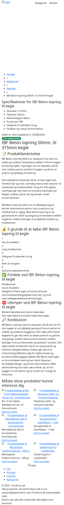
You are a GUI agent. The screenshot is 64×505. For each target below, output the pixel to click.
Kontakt (11, 472)
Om (9, 469)
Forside (11, 74)
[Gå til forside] (6, 1)
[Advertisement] (32, 39)
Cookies (11, 476)
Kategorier (41, 3)
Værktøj (11, 88)
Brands (53, 3)
